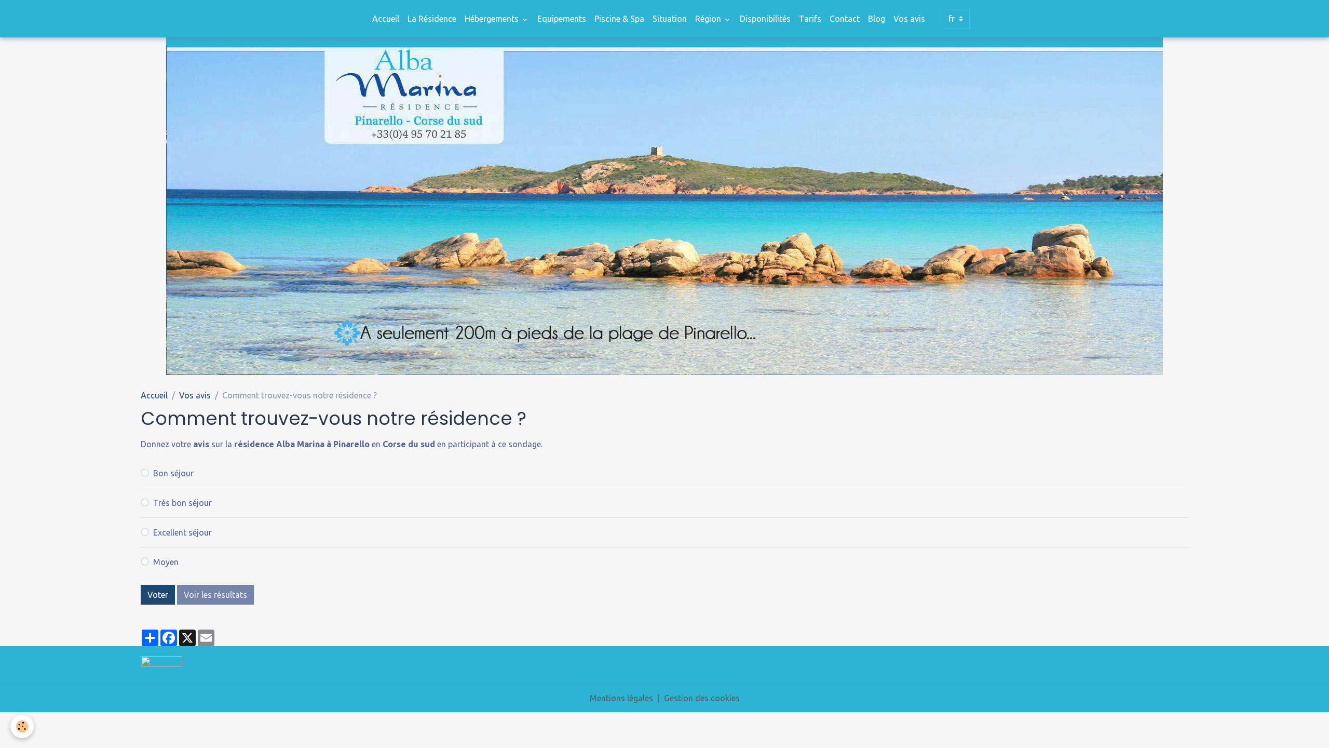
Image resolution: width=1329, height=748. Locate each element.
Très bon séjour (182, 502)
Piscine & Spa (619, 18)
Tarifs (810, 18)
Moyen (166, 562)
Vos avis (909, 18)
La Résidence (432, 18)
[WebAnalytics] (161, 660)
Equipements (561, 18)
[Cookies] (22, 726)
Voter (157, 594)
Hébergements (493, 18)
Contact (845, 18)
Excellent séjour (182, 532)
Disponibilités (765, 18)
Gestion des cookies (702, 698)
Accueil (385, 18)
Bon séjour (173, 473)
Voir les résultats (215, 594)
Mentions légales (621, 698)
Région (709, 18)
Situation (670, 18)
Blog (876, 18)
